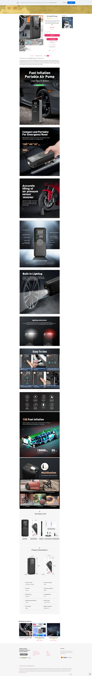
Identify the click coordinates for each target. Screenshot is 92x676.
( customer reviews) (54, 18)
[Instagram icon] (70, 674)
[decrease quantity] (45, 33)
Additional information (38, 55)
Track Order (48, 655)
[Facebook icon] (69, 674)
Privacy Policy (35, 651)
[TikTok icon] (71, 674)
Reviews (46, 55)
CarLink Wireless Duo (40, 637)
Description (32, 55)
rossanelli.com (22, 669)
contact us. (25, 672)
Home (40, 10)
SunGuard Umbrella (53, 637)
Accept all (71, 2)
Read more (65, 2)
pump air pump (52, 42)
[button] (42, 17)
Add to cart (52, 35)
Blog (47, 651)
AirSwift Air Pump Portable (25, 637)
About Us (48, 652)
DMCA (34, 655)
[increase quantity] (49, 33)
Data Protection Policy (53, 2)
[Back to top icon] (87, 674)
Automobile (45, 10)
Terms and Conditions (36, 652)
